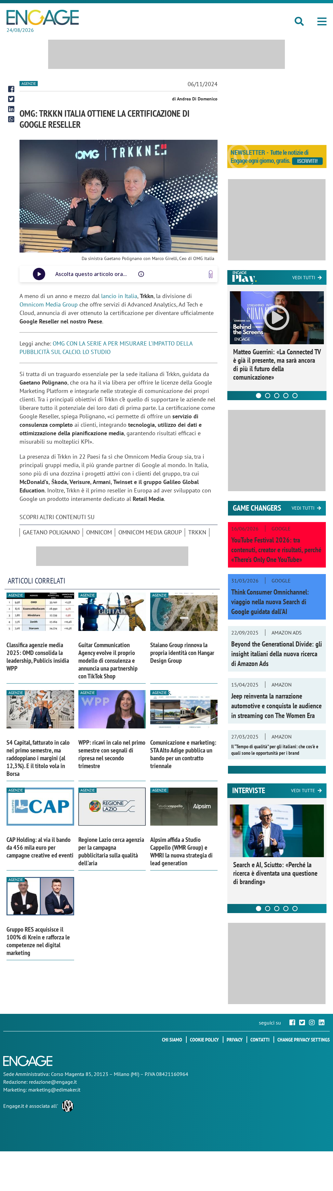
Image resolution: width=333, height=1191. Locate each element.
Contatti (260, 1039)
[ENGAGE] (43, 17)
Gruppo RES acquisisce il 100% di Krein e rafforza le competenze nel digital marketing (38, 941)
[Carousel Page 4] (285, 395)
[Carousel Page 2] (267, 395)
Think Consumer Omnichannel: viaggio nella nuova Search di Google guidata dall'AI (270, 601)
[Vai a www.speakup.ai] (211, 274)
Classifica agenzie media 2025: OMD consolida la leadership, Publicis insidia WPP (38, 656)
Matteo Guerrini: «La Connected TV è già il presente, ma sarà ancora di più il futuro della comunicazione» (277, 364)
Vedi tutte (303, 790)
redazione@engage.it (53, 1082)
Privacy (235, 1039)
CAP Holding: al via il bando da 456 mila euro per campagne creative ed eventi (40, 847)
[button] (321, 21)
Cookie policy (204, 1039)
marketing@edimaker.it (54, 1089)
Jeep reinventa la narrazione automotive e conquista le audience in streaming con (276, 705)
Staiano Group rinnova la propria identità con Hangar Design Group (182, 652)
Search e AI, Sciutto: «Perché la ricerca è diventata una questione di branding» (275, 873)
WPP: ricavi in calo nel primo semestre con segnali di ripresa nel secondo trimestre (111, 754)
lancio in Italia (119, 296)
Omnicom (99, 532)
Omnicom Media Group (49, 304)
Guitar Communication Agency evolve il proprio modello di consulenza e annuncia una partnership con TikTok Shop (108, 660)
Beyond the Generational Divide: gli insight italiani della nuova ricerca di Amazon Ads (276, 653)
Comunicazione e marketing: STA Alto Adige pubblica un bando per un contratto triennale (183, 754)
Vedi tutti (303, 278)
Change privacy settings (303, 1039)
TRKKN (197, 532)
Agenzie (28, 83)
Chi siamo (172, 1039)
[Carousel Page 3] (276, 395)
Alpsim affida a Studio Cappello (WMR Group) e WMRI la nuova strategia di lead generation (181, 851)
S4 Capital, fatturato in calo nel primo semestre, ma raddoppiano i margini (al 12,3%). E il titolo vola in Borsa (38, 758)
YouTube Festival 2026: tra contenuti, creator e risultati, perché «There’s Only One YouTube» (276, 549)
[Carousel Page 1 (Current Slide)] (258, 395)
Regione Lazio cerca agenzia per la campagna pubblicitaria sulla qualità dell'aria (111, 851)
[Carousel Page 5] (295, 395)
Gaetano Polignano (51, 532)
